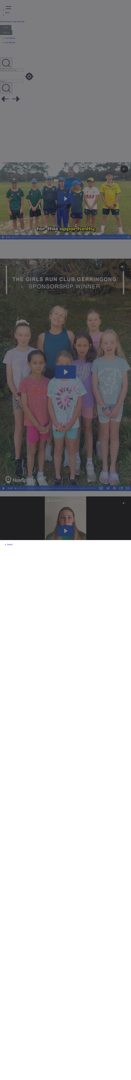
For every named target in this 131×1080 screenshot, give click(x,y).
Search (10, 544)
